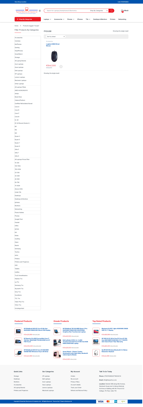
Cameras (17, 41)
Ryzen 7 (17, 143)
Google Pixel (18, 219)
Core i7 (17, 113)
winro (16, 255)
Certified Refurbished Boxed (23, 103)
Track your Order (76, 387)
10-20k (17, 162)
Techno (17, 252)
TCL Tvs (17, 298)
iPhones (80, 19)
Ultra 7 (17, 152)
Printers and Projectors (22, 262)
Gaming (17, 47)
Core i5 (17, 110)
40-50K (17, 179)
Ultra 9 (17, 156)
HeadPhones (19, 51)
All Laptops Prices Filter (22, 159)
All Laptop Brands (20, 61)
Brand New (18, 97)
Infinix (16, 225)
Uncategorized (19, 308)
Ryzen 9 (17, 146)
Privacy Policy (75, 382)
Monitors (17, 205)
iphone (17, 229)
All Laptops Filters (20, 87)
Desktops (18, 195)
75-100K (17, 185)
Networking (122, 19)
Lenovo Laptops (20, 77)
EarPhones (18, 44)
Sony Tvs (18, 292)
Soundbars (18, 295)
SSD (16, 265)
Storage (17, 57)
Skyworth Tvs (19, 288)
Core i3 (17, 107)
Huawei (17, 222)
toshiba (17, 272)
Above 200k (19, 189)
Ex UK (16, 120)
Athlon (17, 93)
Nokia (16, 235)
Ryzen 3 (17, 136)
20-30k (17, 172)
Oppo (16, 242)
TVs (87, 19)
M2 (16, 130)
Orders (73, 376)
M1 (16, 126)
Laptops (46, 19)
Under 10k (18, 192)
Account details (75, 385)
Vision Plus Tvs (19, 302)
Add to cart (61, 66)
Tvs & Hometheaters (21, 275)
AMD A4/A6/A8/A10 (21, 90)
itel (16, 232)
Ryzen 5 (17, 139)
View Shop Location (20, 2)
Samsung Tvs (19, 285)
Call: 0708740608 (123, 2)
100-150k (18, 166)
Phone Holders (19, 212)
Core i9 (17, 116)
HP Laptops (18, 74)
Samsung (18, 248)
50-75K (17, 182)
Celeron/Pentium (20, 100)
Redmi (17, 245)
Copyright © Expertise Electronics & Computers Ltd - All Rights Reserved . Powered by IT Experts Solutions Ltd (43, 401)
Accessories (58, 19)
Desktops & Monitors (100, 19)
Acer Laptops (19, 64)
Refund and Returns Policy (79, 390)
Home (16, 26)
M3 (16, 133)
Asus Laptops (19, 67)
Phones (69, 19)
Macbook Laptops (20, 80)
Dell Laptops (19, 70)
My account (74, 379)
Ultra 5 (17, 149)
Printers (112, 19)
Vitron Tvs (18, 305)
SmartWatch (19, 54)
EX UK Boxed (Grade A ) (22, 123)
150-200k (18, 169)
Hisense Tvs (18, 278)
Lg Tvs (17, 282)
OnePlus (17, 239)
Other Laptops (19, 83)
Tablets (17, 268)
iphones (17, 202)
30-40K (17, 176)
